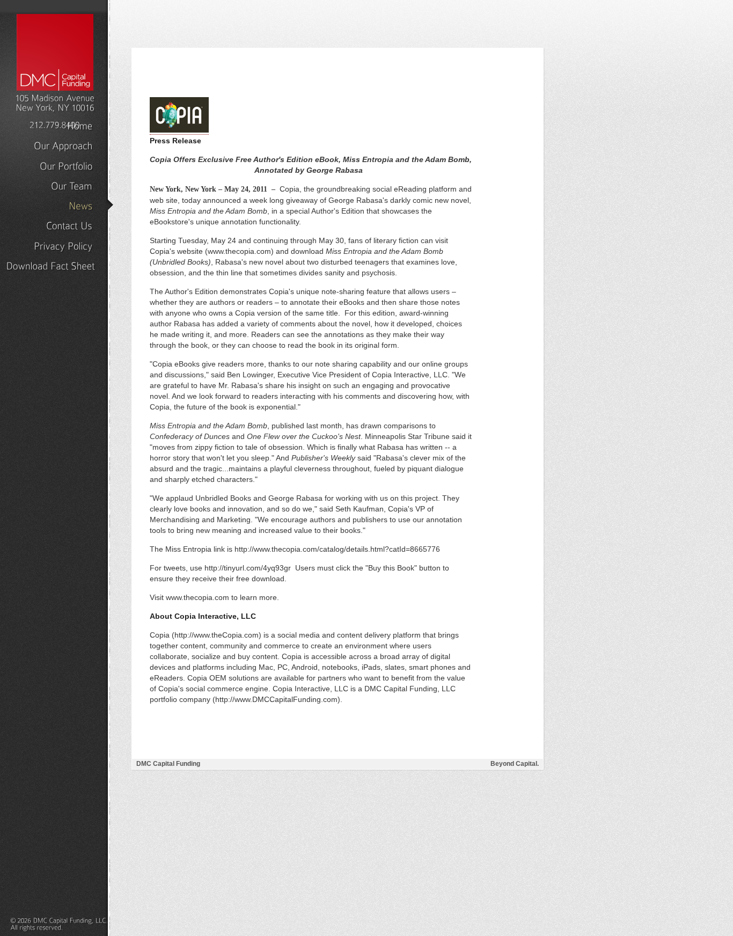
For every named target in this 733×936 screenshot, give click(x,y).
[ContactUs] (69, 225)
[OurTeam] (71, 185)
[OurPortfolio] (66, 165)
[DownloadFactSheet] (50, 265)
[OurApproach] (63, 145)
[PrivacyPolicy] (63, 245)
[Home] (79, 125)
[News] (80, 205)
